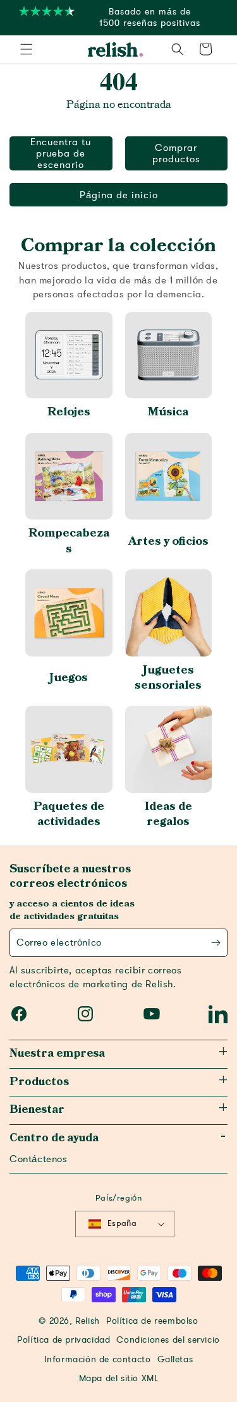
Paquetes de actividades (68, 814)
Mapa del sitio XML (119, 1378)
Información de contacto (97, 1359)
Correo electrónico (59, 942)
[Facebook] (18, 1013)
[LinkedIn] (218, 1013)
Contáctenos (38, 1159)
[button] (26, 49)
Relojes (68, 412)
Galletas (175, 1359)
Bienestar (36, 1109)
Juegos (68, 678)
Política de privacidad (63, 1340)
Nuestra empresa (57, 1053)
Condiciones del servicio (167, 1340)
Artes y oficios (168, 541)
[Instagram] (85, 1013)
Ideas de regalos (168, 814)
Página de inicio (119, 195)
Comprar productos (176, 153)
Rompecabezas (68, 540)
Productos (39, 1082)
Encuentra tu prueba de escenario (60, 153)
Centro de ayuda (54, 1138)
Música (168, 412)
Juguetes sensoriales (168, 677)
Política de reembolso (152, 1321)
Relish (87, 1321)
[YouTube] (151, 1013)
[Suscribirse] (216, 943)
